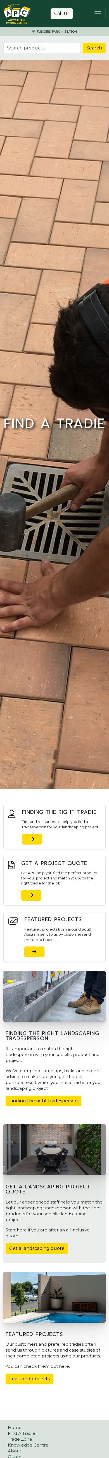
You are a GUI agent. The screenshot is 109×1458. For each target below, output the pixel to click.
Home (15, 1427)
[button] (32, 839)
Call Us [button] (61, 13)
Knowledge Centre (28, 1445)
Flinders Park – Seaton (56, 31)
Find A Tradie (21, 1433)
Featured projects (29, 1378)
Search (94, 48)
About (14, 1451)
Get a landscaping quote (37, 1248)
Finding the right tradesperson (43, 1100)
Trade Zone (20, 1439)
